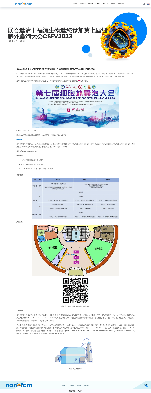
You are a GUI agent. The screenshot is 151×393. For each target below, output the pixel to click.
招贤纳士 (121, 4)
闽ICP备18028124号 (75, 391)
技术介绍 (98, 4)
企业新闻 (20, 41)
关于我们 (75, 4)
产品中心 (83, 4)
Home (11, 41)
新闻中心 (105, 4)
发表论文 (72, 385)
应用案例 (90, 4)
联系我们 (113, 4)
